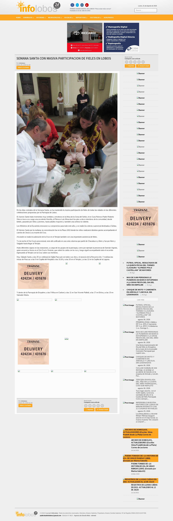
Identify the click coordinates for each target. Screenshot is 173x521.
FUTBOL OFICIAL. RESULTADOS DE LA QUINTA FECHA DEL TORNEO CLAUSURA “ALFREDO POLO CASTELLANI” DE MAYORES (145, 311)
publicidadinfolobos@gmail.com (50, 515)
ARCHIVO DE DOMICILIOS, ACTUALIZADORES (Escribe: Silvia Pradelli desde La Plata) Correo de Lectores (144, 444)
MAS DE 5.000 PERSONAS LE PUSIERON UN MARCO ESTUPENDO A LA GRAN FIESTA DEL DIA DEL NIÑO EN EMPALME (147, 336)
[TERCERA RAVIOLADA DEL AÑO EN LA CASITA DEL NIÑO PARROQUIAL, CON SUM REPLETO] (128, 380)
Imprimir (130, 66)
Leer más (140, 300)
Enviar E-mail (143, 66)
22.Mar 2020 (135, 474)
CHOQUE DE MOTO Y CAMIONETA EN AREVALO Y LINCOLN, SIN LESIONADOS (141, 292)
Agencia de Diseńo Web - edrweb (85, 515)
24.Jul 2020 (135, 450)
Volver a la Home (23, 67)
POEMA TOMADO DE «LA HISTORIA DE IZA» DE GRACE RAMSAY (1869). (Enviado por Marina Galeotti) (143, 467)
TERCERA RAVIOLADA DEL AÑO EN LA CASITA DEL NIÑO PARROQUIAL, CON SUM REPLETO (146, 383)
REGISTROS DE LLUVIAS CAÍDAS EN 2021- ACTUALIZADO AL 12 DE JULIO (144, 487)
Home (18, 17)
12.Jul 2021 (135, 493)
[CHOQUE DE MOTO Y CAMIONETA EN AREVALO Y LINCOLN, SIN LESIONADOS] (128, 357)
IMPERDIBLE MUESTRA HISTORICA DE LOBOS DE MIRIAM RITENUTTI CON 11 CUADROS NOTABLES (147, 406)
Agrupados (109, 17)
